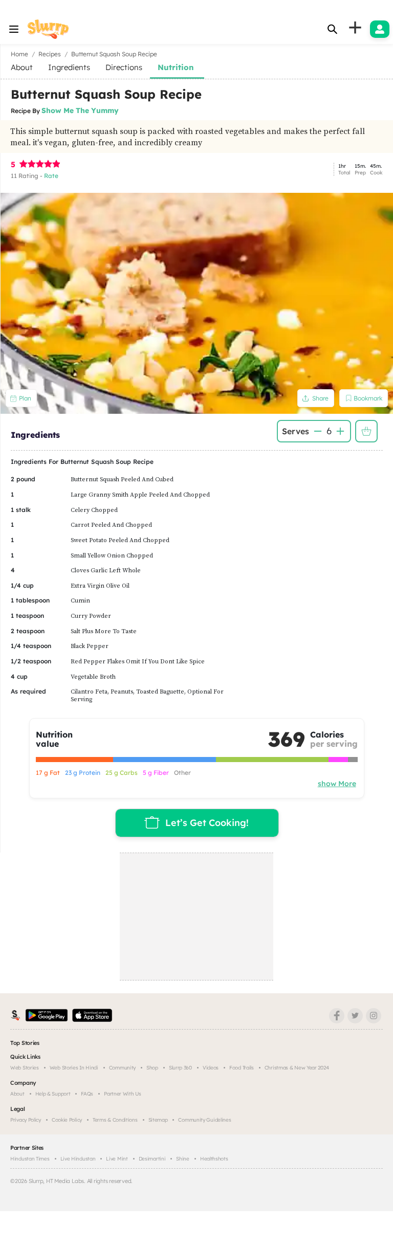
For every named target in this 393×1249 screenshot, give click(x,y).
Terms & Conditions (115, 1120)
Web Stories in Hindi (74, 1067)
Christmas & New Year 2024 (297, 1067)
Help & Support (53, 1093)
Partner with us (122, 1093)
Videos (211, 1067)
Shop (152, 1067)
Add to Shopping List (366, 431)
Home (19, 54)
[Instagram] (373, 1015)
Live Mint (116, 1158)
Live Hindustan (78, 1158)
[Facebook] (336, 1015)
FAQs (87, 1093)
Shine (182, 1158)
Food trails (241, 1067)
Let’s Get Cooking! (207, 823)
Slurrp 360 (180, 1067)
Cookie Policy (67, 1120)
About (17, 1093)
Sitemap (158, 1120)
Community (122, 1067)
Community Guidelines (204, 1120)
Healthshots (214, 1158)
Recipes (49, 54)
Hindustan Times (30, 1158)
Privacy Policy (25, 1120)
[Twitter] (355, 1015)
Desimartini (152, 1158)
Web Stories (24, 1067)
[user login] (379, 29)
